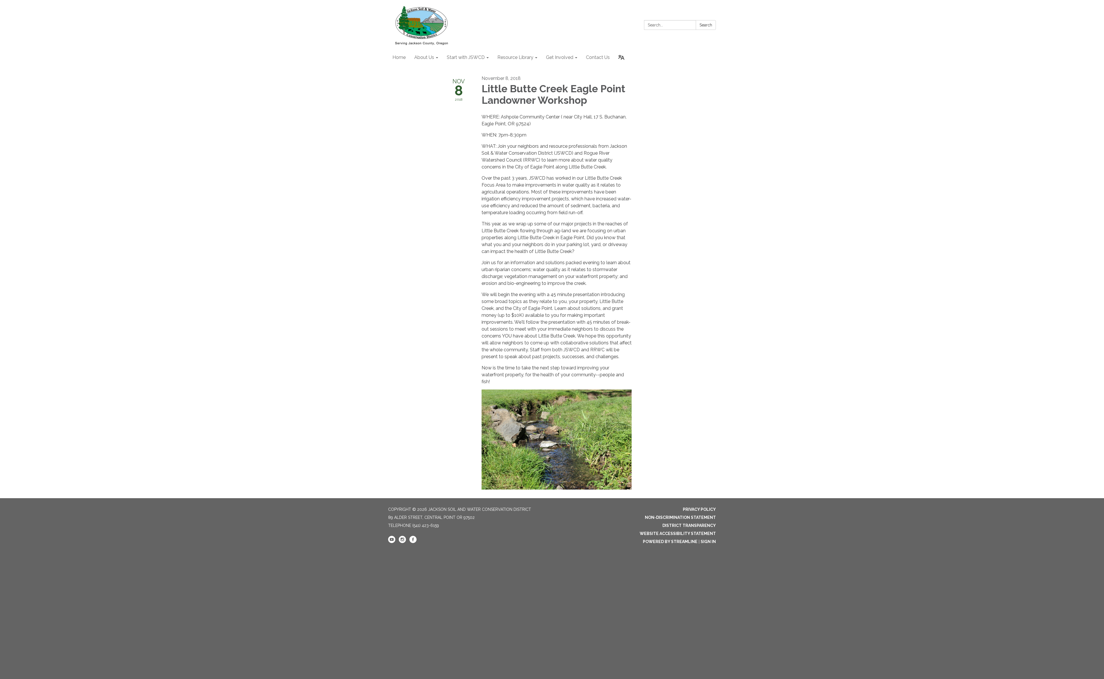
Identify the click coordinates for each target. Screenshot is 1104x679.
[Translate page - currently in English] (621, 57)
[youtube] (391, 541)
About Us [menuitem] (424, 57)
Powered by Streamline (670, 541)
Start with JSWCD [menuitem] (466, 57)
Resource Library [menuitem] (515, 57)
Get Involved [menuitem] (559, 57)
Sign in (708, 541)
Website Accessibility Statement (678, 533)
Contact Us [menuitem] (598, 57)
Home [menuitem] (399, 57)
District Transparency (689, 525)
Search (705, 25)
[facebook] (413, 541)
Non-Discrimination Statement (680, 517)
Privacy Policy (699, 509)
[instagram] (402, 541)
